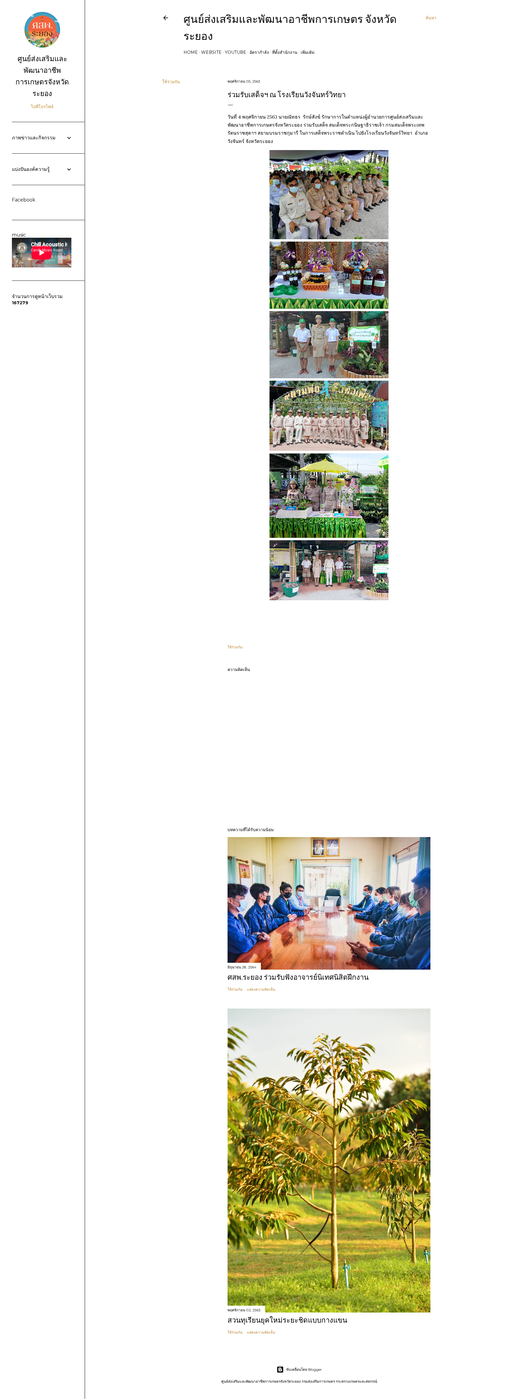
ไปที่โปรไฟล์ (42, 106)
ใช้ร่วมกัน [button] (171, 81)
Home (191, 52)
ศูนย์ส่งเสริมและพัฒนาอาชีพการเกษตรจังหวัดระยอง (42, 76)
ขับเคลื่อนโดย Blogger (304, 1369)
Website (211, 52)
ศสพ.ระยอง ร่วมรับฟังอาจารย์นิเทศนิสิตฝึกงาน (298, 977)
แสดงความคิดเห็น (261, 989)
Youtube (235, 52)
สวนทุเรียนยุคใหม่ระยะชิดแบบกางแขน (287, 1320)
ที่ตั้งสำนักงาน (284, 52)
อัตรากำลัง (259, 52)
